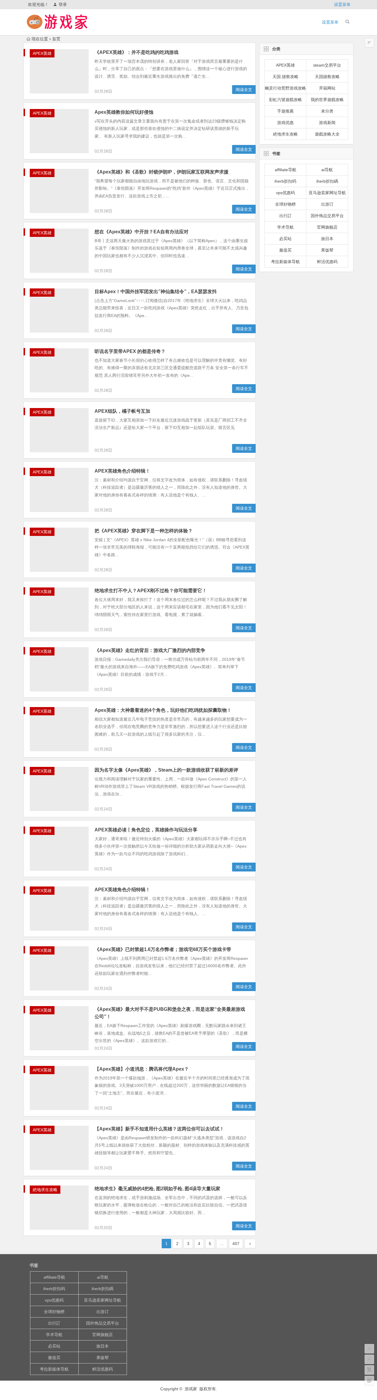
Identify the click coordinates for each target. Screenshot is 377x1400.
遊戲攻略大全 (327, 134)
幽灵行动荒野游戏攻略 (285, 88)
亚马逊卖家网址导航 (327, 192)
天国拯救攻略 (327, 76)
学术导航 (285, 227)
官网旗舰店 (327, 227)
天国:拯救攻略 (285, 76)
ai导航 (327, 169)
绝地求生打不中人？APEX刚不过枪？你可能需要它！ (151, 590)
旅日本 (327, 238)
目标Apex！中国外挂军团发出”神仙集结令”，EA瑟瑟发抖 (156, 291)
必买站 (285, 238)
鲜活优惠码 (327, 261)
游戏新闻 (327, 122)
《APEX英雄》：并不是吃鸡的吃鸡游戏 (136, 52)
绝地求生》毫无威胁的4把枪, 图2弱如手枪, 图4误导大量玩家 (157, 1188)
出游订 (327, 204)
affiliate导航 (285, 169)
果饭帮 (327, 250)
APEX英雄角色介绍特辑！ (122, 470)
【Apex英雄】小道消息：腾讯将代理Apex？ (142, 1069)
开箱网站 (327, 88)
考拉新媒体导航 (285, 261)
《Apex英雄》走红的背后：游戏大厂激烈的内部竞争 (150, 650)
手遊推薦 (285, 111)
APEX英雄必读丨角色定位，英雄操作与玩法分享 (146, 829)
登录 (63, 4)
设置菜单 (342, 4)
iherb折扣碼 (327, 181)
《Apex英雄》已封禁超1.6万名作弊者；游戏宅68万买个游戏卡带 (163, 949)
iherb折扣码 (285, 181)
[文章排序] (369, 42)
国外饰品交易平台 (327, 215)
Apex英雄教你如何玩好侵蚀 (124, 112)
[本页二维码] (369, 1380)
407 (235, 1243)
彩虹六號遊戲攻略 (285, 99)
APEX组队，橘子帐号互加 (122, 411)
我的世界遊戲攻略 (327, 99)
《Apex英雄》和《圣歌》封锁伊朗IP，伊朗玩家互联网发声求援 (162, 171)
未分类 (327, 111)
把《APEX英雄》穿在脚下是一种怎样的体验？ (144, 530)
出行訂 (285, 215)
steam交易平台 (327, 65)
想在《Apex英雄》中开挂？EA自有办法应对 (141, 231)
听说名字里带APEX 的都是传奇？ (130, 351)
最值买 (285, 250)
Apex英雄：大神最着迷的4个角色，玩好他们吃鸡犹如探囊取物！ (163, 710)
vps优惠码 (285, 192)
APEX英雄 (42, 53)
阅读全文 (244, 89)
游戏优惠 (285, 122)
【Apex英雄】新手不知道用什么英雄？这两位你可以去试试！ (159, 1128)
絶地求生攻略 (45, 1189)
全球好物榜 (285, 204)
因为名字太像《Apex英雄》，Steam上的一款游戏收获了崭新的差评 (166, 769)
